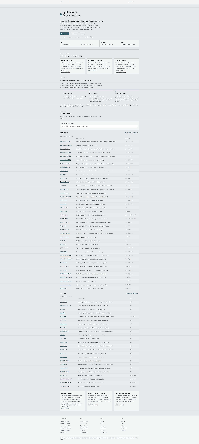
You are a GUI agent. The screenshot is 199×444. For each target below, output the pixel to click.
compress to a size (65, 305)
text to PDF (63, 375)
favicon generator (65, 233)
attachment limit (64, 386)
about (137, 2)
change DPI (63, 226)
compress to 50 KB (65, 149)
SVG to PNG (63, 240)
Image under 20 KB (65, 421)
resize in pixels (64, 163)
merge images (63, 251)
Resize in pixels (84, 421)
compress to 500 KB (65, 160)
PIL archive (124, 428)
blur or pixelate (64, 182)
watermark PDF (64, 349)
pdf (129, 2)
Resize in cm (83, 423)
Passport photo (84, 426)
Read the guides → (121, 72)
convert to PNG (64, 218)
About (122, 423)
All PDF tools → (92, 70)
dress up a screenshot (66, 259)
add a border (63, 204)
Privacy (123, 426)
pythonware (64, 2)
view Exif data (64, 207)
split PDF (62, 312)
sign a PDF (63, 338)
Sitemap (123, 430)
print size (63, 244)
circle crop (63, 200)
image (125, 2)
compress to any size (66, 145)
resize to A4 (63, 353)
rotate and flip (64, 189)
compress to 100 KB (65, 152)
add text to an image (66, 255)
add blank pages (64, 371)
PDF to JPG (63, 320)
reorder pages (64, 342)
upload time (63, 288)
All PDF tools (104, 432)
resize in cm (63, 178)
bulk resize (63, 270)
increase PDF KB (64, 331)
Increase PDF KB (64, 432)
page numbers (63, 346)
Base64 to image (64, 237)
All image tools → (65, 72)
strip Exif (63, 185)
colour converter (64, 266)
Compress (103, 426)
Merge (102, 421)
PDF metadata (63, 364)
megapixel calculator (66, 277)
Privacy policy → (120, 405)
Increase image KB (64, 430)
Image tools (64, 33)
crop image (63, 174)
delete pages (63, 323)
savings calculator (65, 284)
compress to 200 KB (65, 156)
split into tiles (64, 248)
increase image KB (65, 167)
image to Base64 (64, 229)
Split (102, 423)
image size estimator (66, 281)
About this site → (92, 405)
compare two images (65, 273)
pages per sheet (64, 360)
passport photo (64, 171)
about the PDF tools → (133, 293)
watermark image (64, 193)
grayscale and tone (65, 196)
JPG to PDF (63, 316)
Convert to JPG (84, 428)
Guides (82, 33)
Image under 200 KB (65, 428)
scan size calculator (66, 379)
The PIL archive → (66, 408)
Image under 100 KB (65, 426)
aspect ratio (63, 211)
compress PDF (63, 302)
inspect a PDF (64, 368)
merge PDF (62, 309)
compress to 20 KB (65, 141)
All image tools (84, 432)
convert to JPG (64, 215)
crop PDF (62, 335)
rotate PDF (63, 327)
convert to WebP (64, 222)
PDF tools (74, 33)
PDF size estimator (65, 382)
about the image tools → (132, 133)
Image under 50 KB (65, 423)
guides (133, 2)
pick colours (63, 262)
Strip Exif (82, 430)
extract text (63, 357)
